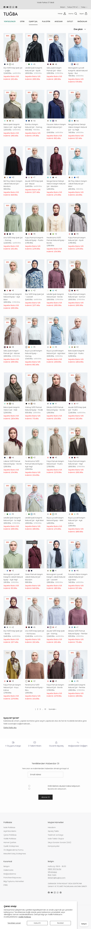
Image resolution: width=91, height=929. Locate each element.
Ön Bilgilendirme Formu (13, 850)
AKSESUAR (59, 21)
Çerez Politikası (10, 835)
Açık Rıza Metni (10, 831)
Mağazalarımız (10, 874)
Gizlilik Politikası (24, 917)
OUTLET (70, 21)
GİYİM (22, 21)
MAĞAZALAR (82, 21)
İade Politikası (9, 827)
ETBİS (6, 885)
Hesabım (52, 827)
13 (45, 709)
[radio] (5, 64)
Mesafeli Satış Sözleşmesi (15, 853)
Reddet (60, 923)
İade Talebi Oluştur (56, 838)
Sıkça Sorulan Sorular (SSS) (59, 842)
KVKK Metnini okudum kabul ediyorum (64, 786)
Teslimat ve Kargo (55, 835)
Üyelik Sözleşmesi (11, 846)
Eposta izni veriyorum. (56, 789)
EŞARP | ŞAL (33, 21)
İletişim (62, 7)
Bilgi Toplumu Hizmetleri (14, 881)
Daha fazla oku (10, 727)
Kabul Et (37, 923)
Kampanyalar (53, 846)
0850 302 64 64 (54, 869)
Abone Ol (45, 797)
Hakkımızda (8, 870)
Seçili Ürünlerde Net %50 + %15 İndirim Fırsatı (45, 2)
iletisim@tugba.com (56, 877)
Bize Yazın (52, 875)
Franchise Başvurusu (12, 877)
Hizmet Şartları (10, 842)
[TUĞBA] (11, 14)
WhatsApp (52, 872)
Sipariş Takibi (53, 831)
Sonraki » (52, 709)
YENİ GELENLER (10, 21)
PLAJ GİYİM (46, 21)
